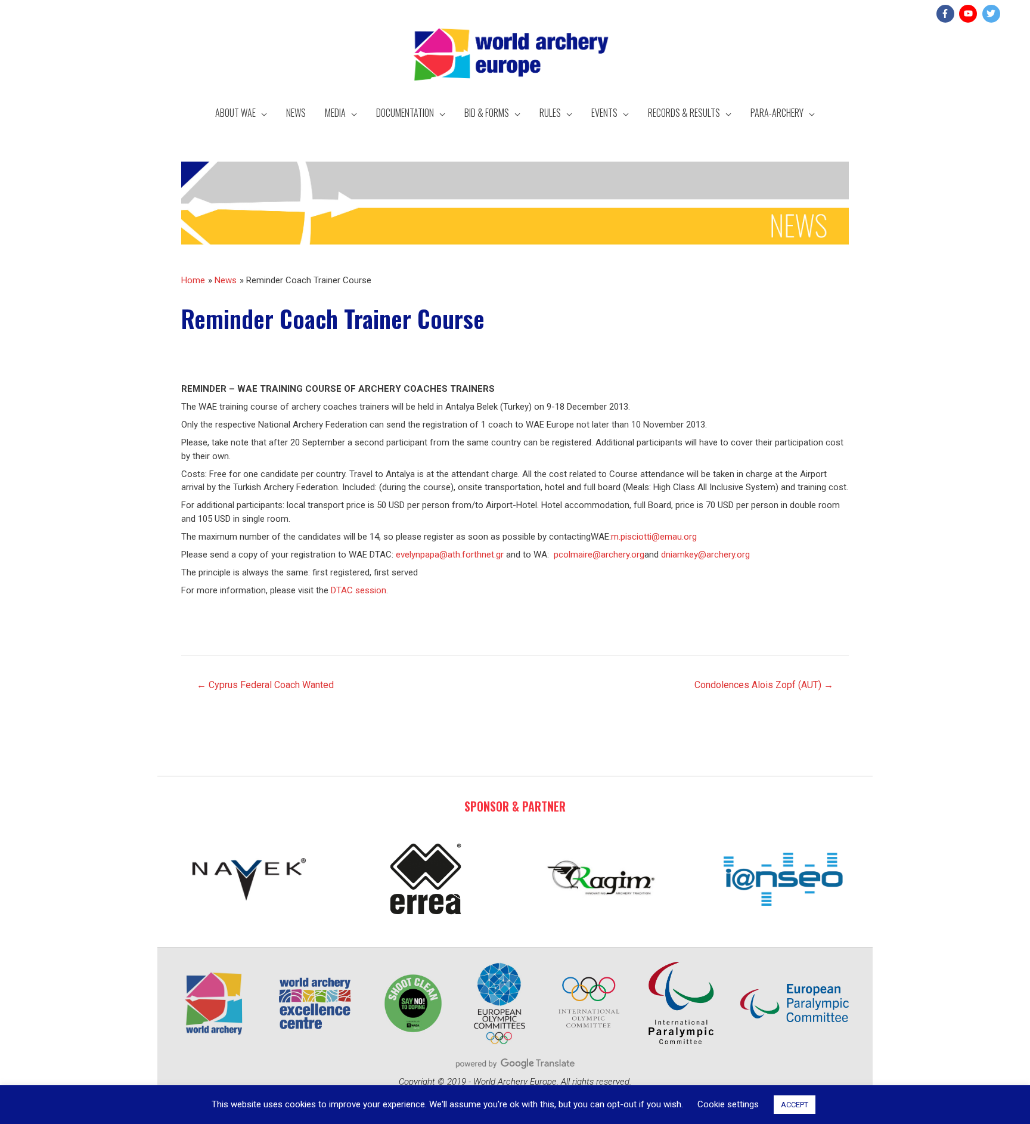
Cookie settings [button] (728, 1104)
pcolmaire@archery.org (599, 554)
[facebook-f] (946, 14)
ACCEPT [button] (794, 1104)
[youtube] (969, 14)
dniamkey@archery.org (705, 554)
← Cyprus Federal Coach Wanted (265, 684)
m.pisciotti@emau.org (654, 536)
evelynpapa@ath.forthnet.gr (450, 554)
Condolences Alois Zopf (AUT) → (763, 684)
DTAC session (358, 590)
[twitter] (992, 14)
